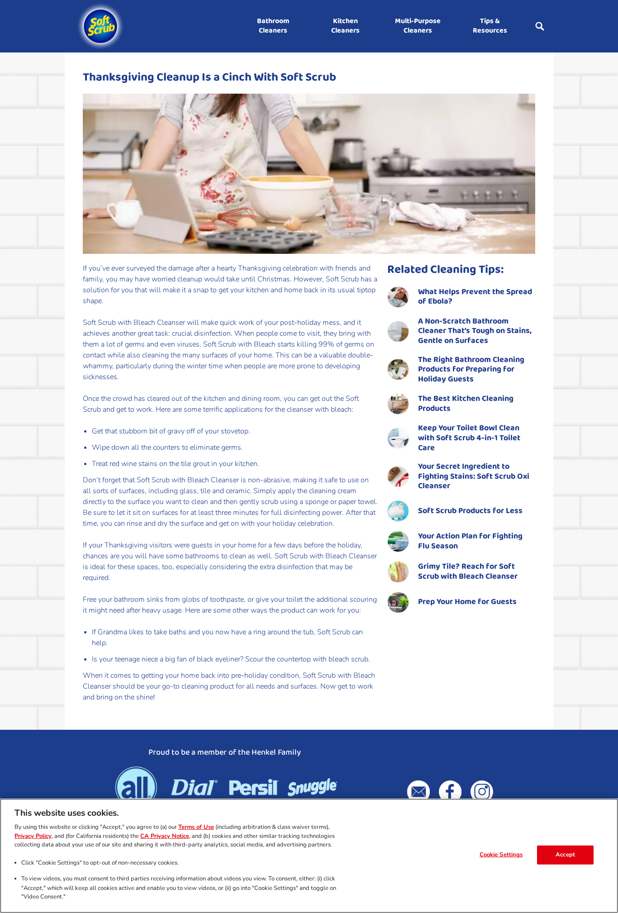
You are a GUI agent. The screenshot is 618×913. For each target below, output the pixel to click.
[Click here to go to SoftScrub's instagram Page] (482, 791)
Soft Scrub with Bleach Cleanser (134, 323)
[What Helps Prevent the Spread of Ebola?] (461, 297)
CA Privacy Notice (164, 836)
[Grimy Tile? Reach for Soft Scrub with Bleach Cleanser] (461, 571)
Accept (565, 855)
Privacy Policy (33, 836)
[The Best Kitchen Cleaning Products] (461, 403)
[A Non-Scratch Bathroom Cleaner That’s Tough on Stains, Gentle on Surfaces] (461, 331)
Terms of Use (196, 827)
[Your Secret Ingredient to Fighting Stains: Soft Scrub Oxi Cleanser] (461, 476)
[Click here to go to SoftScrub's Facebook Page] (450, 791)
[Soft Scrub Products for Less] (461, 511)
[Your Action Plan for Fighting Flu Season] (461, 541)
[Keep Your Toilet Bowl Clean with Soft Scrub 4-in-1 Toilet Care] (461, 438)
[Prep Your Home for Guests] (461, 602)
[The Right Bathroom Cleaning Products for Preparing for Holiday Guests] (461, 370)
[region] (309, 856)
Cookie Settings (501, 855)
